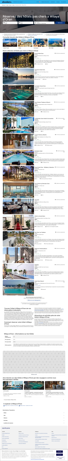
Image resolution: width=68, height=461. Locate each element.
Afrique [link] (10, 5)
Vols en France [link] (21, 438)
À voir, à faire (41, 322)
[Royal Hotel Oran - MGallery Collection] (34, 174)
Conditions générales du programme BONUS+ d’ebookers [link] (42, 445)
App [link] (2, 446)
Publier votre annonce (45, 1)
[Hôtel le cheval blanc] (34, 222)
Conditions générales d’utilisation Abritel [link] (41, 439)
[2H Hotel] (34, 206)
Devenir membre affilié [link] (5, 438)
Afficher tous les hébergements (34, 300)
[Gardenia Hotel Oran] (34, 76)
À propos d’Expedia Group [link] (6, 433)
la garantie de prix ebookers (35, 35)
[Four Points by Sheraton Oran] (34, 190)
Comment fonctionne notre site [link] (39, 442)
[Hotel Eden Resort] (34, 287)
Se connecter (63, 1)
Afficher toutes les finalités (60, 458)
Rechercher (60, 22)
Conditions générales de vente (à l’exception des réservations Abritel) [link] (42, 437)
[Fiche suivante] (65, 44)
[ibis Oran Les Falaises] (34, 239)
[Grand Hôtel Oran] (34, 60)
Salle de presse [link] (4, 441)
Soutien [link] (53, 433)
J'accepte (59, 451)
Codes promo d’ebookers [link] (22, 443)
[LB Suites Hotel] (34, 157)
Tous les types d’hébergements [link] (23, 441)
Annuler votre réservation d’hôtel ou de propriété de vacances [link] (59, 435)
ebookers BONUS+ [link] (5, 445)
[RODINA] (34, 271)
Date (6, 23)
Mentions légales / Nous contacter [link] (40, 446)
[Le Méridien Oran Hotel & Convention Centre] (34, 125)
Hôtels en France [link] (21, 433)
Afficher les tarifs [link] (37, 285)
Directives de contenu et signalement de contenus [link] (42, 448)
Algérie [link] (13, 5)
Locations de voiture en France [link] (23, 436)
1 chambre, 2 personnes (41, 23)
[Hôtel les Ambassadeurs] (34, 255)
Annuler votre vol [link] (54, 437)
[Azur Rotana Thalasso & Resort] (34, 109)
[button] (34, 413)
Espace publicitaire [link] (5, 448)
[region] (34, 455)
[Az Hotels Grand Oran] (34, 92)
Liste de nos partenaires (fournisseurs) (37, 459)
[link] (11, 405)
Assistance (53, 1)
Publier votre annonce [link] (5, 436)
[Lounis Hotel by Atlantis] (34, 141)
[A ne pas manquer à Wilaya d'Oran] (34, 399)
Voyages (58, 1)
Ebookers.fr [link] (3, 5)
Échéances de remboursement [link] (56, 439)
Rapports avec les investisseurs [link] (6, 443)
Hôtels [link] (7, 5)
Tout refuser (59, 454)
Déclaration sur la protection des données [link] (41, 433)
